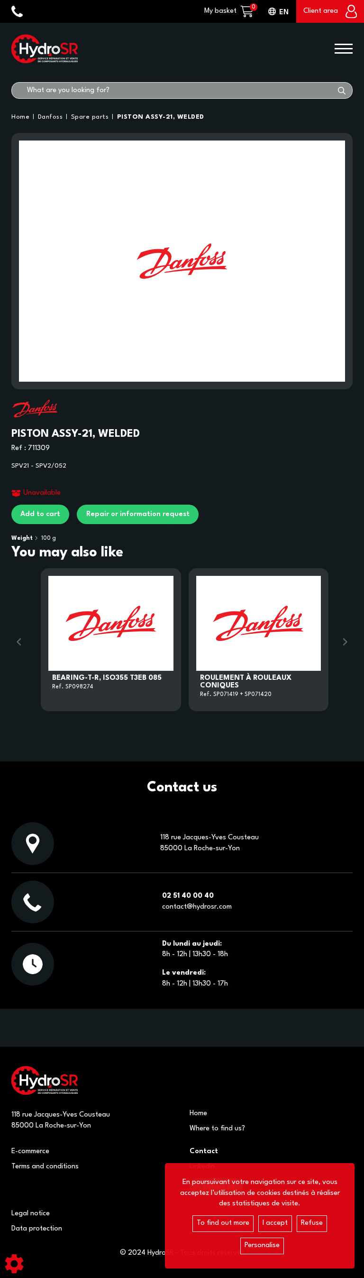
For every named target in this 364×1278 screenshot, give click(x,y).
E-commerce (30, 1151)
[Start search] (342, 90)
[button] (159, 117)
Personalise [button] (262, 1245)
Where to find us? (217, 1128)
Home (198, 1113)
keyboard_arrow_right (345, 641)
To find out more (223, 1223)
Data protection (36, 1228)
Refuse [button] (312, 1223)
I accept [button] (275, 1223)
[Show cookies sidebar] (14, 1263)
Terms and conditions (45, 1166)
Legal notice (30, 1213)
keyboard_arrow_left (19, 641)
